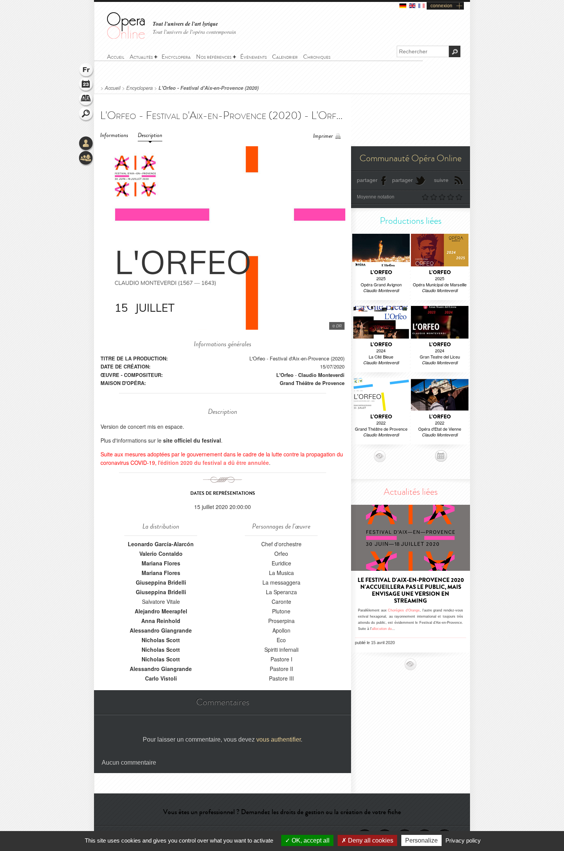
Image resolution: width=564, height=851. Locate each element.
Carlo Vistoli (161, 678)
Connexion (86, 144)
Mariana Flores (161, 563)
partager (367, 180)
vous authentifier (278, 739)
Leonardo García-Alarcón (161, 544)
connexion (441, 5)
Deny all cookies (369, 840)
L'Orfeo (285, 374)
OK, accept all (310, 840)
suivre (441, 180)
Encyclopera (139, 87)
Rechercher (86, 114)
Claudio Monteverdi (321, 374)
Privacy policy (463, 840)
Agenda (86, 85)
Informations (114, 135)
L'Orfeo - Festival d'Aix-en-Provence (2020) (208, 87)
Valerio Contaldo (161, 553)
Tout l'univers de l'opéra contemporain (194, 31)
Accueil (112, 87)
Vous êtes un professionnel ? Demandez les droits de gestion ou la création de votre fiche (282, 812)
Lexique (86, 99)
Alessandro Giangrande (161, 630)
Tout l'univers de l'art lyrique (185, 24)
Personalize (421, 840)
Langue (86, 70)
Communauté (86, 158)
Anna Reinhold (160, 621)
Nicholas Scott (161, 640)
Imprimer (323, 136)
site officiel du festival (192, 440)
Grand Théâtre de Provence (312, 383)
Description (150, 135)
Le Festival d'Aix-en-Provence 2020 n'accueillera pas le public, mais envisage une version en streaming (411, 590)
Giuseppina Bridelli (161, 582)
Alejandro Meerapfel (161, 611)
